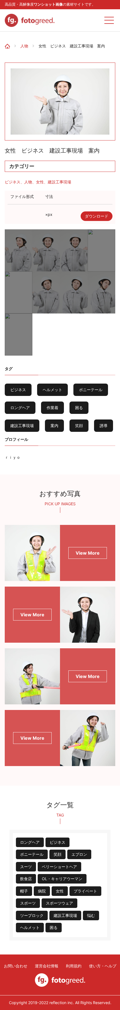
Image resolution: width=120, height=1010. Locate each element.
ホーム (9, 40)
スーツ (26, 866)
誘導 (103, 425)
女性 (40, 181)
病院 (42, 891)
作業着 (52, 407)
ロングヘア (20, 407)
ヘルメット (52, 389)
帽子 (24, 891)
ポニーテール (90, 389)
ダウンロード (96, 216)
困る (79, 407)
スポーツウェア (59, 903)
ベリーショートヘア (59, 866)
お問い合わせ (15, 966)
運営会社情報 (46, 966)
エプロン (79, 854)
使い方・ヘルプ (102, 966)
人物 (24, 46)
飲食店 (26, 878)
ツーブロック (32, 915)
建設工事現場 (59, 181)
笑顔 (79, 425)
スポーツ (28, 903)
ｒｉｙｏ (12, 457)
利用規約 (73, 966)
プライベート (85, 891)
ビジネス (12, 181)
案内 (54, 425)
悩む (91, 915)
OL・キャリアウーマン (62, 878)
